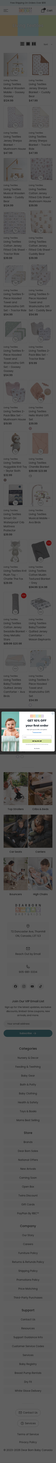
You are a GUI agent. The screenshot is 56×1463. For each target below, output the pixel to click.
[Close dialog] (53, 713)
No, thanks (37, 748)
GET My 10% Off (37, 741)
